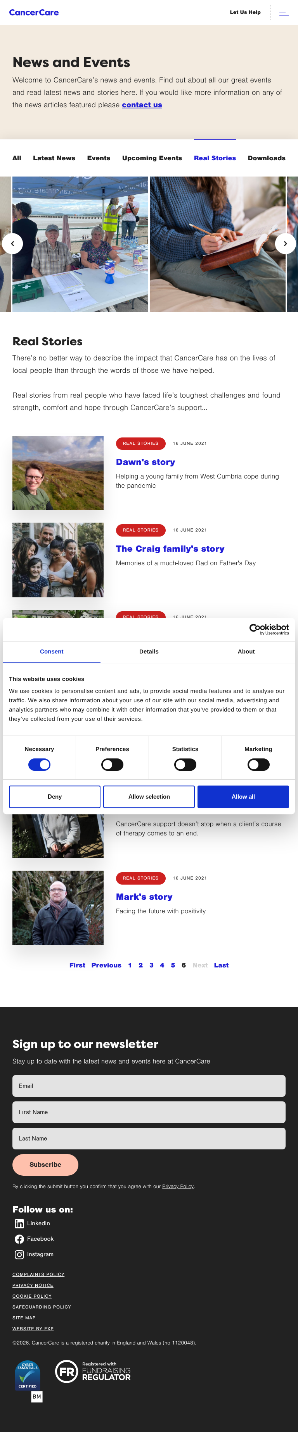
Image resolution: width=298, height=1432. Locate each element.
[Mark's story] (58, 908)
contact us (142, 105)
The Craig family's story (170, 549)
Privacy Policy (178, 1186)
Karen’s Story (184, 276)
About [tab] (246, 651)
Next (200, 965)
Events (98, 158)
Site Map (24, 1318)
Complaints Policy (38, 1275)
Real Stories (215, 158)
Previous (106, 965)
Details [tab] (149, 651)
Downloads (267, 158)
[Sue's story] (58, 821)
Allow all (243, 796)
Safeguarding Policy (41, 1307)
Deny (55, 796)
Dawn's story (145, 462)
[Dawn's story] (58, 473)
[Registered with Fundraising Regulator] (93, 1371)
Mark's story (144, 897)
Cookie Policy (32, 1296)
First (77, 965)
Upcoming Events (152, 158)
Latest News (54, 158)
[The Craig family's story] (58, 560)
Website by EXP (33, 1329)
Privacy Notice (33, 1285)
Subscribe (45, 1164)
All (16, 158)
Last (221, 965)
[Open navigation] (284, 12)
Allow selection (149, 796)
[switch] (112, 764)
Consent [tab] (52, 651)
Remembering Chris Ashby (71, 276)
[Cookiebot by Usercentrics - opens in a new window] (255, 629)
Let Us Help (245, 12)
